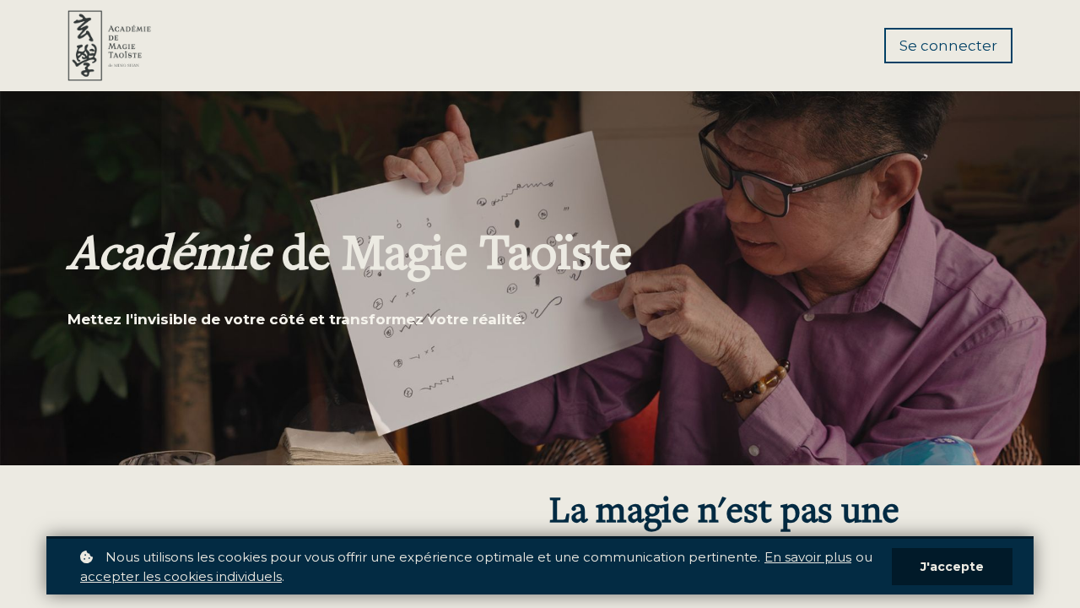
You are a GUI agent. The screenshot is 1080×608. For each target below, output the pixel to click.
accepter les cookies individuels (181, 576)
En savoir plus (807, 557)
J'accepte (952, 566)
